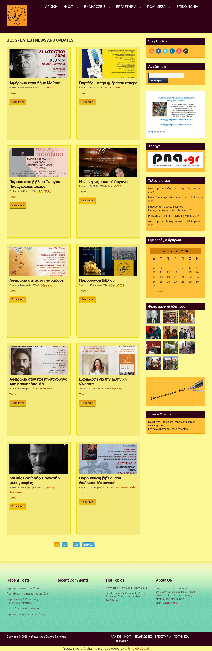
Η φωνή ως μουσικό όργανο (103, 181)
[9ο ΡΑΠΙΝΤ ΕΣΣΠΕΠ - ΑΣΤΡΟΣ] (153, 363)
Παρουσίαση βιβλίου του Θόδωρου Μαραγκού (100, 480)
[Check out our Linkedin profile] (172, 51)
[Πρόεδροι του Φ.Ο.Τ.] (153, 317)
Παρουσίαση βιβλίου (96, 280)
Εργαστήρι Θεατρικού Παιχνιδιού (125, 587)
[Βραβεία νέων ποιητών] (153, 347)
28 (76, 545)
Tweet (12, 93)
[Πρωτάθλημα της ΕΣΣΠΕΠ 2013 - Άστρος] (187, 347)
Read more (18, 102)
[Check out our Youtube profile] (179, 51)
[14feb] (187, 317)
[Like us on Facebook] (158, 51)
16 (197, 272)
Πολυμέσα (155, 6)
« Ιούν (161, 291)
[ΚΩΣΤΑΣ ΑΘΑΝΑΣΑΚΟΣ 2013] (170, 332)
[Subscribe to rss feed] (151, 51)
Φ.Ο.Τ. (67, 6)
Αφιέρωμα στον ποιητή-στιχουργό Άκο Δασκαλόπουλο (38, 381)
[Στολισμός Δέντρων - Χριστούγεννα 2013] (170, 363)
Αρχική (51, 6)
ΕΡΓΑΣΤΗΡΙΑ (124, 6)
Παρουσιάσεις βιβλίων (126, 487)
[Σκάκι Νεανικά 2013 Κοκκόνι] (170, 347)
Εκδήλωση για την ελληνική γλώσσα (103, 381)
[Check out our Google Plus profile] (186, 51)
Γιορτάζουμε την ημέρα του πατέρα (108, 82)
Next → (88, 545)
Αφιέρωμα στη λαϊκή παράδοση (36, 280)
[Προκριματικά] (187, 332)
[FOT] (170, 317)
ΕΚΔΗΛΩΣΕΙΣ (93, 6)
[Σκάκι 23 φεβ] (153, 332)
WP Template (165, 422)
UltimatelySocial (137, 648)
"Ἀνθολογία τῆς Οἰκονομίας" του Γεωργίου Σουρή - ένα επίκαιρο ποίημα (125, 596)
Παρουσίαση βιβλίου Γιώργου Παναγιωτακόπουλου (34, 184)
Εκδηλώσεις (47, 285)
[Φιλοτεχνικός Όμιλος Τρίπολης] (17, 25)
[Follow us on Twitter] (165, 51)
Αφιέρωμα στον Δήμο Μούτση (34, 82)
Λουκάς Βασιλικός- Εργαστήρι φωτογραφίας (34, 480)
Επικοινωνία (185, 6)
